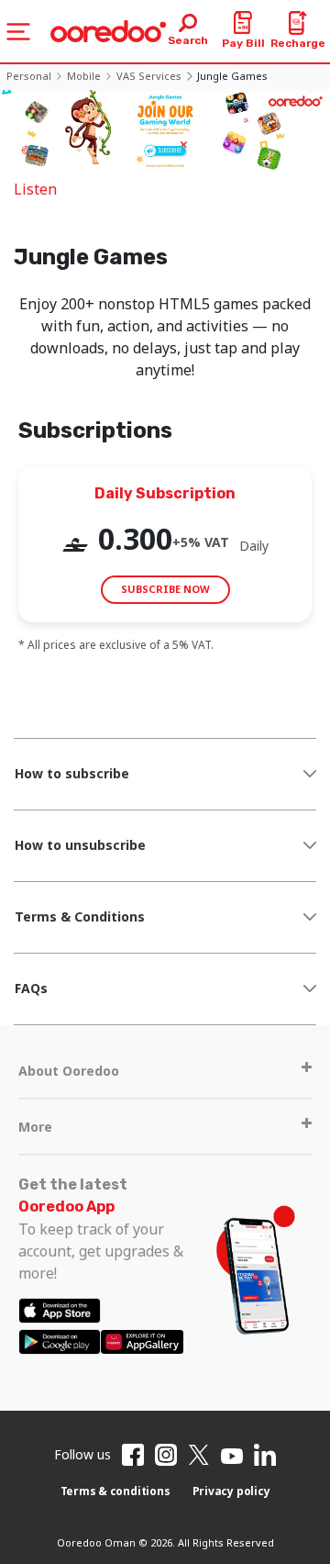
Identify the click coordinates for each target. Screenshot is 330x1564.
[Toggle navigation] (18, 31)
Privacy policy (231, 1491)
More (35, 1126)
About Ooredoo (68, 1070)
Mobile (84, 76)
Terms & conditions (115, 1491)
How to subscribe (72, 773)
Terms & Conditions (80, 916)
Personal (28, 76)
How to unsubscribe (80, 845)
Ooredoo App (66, 1206)
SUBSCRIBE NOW (165, 589)
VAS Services (149, 76)
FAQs (31, 988)
